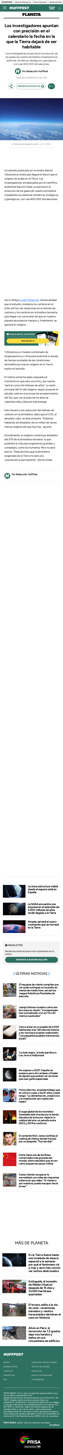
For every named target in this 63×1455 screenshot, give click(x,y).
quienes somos (10, 1367)
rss (5, 1380)
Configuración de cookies (44, 1362)
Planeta (31, 14)
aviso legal (37, 1371)
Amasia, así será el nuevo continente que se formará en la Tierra (43, 924)
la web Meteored (29, 300)
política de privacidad (42, 1375)
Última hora (52, 8)
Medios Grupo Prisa (31, 1447)
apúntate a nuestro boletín (31, 959)
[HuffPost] (13, 1354)
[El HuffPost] (19, 7)
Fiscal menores (40, 2)
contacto (8, 1371)
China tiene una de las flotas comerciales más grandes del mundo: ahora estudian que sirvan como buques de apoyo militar (38, 1159)
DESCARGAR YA (27, 341)
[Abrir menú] (4, 8)
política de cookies (41, 1367)
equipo (7, 1362)
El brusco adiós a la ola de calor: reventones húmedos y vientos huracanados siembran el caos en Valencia (44, 1311)
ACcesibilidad (38, 1380)
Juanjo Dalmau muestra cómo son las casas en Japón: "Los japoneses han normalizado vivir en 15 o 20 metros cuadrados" (38, 1012)
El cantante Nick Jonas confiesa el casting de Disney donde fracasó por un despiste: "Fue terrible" (38, 1138)
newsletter (9, 1375)
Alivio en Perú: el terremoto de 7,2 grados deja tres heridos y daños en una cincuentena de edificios (44, 1334)
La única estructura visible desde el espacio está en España (43, 889)
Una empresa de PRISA (31, 1440)
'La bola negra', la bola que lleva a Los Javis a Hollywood (38, 1054)
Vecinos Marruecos (23, 2)
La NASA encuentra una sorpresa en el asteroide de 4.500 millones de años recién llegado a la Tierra (43, 909)
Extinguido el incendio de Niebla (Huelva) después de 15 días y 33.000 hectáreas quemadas (42, 1288)
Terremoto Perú (55, 2)
